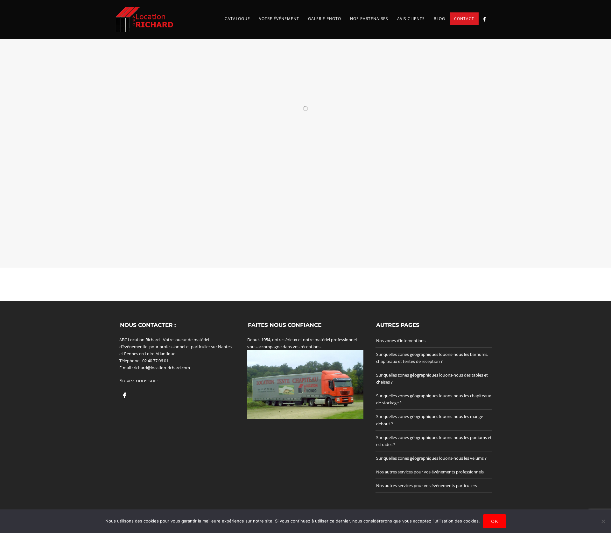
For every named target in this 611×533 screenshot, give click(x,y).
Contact (464, 18)
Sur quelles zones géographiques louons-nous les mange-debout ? (430, 420)
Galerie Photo (324, 18)
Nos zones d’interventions (400, 340)
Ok (494, 521)
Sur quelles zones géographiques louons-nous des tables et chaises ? (432, 378)
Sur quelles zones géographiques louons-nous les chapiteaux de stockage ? (433, 399)
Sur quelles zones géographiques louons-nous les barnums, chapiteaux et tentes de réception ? (432, 357)
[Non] (603, 521)
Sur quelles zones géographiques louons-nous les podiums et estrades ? (434, 441)
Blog (439, 18)
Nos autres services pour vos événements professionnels (430, 472)
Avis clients (411, 18)
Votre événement (279, 18)
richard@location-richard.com (162, 368)
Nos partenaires (369, 18)
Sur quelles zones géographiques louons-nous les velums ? (431, 458)
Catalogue (237, 18)
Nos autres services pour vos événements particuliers (426, 485)
